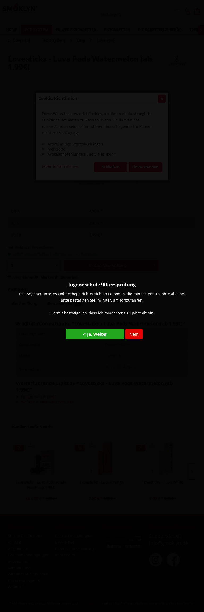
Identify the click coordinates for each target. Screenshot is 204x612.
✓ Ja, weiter (95, 334)
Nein (134, 334)
